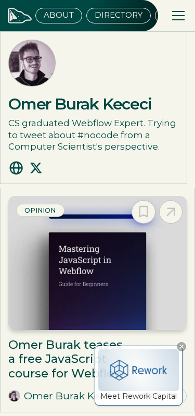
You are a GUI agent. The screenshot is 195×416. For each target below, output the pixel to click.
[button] (176, 15)
